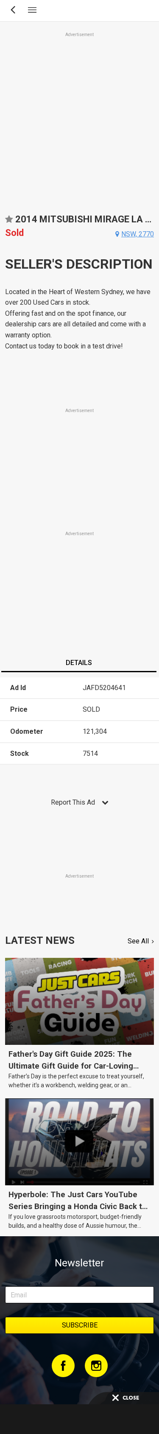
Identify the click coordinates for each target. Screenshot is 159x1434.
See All (138, 941)
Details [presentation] (79, 663)
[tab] (78, 663)
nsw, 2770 (137, 234)
